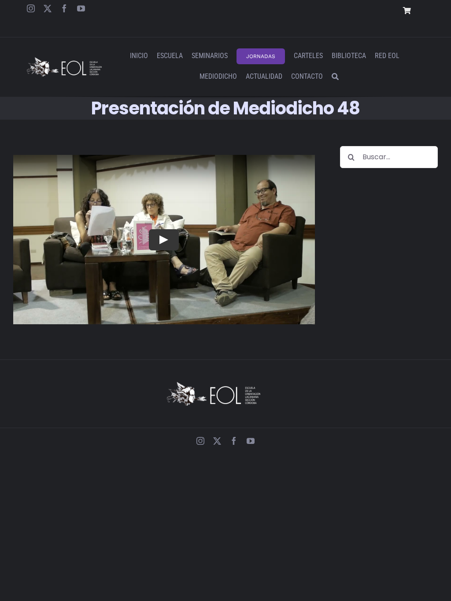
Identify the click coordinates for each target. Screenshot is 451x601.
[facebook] (64, 8)
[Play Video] (164, 239)
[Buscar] (335, 77)
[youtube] (81, 8)
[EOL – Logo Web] (64, 60)
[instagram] (31, 8)
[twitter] (48, 8)
